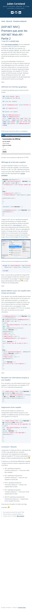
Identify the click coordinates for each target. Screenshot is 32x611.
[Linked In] (19, 13)
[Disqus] (16, 538)
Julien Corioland (16, 3)
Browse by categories (20, 21)
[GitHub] (16, 13)
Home (3, 21)
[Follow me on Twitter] (12, 13)
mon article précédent (11, 44)
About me (9, 21)
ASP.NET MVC (15, 41)
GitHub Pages (22, 607)
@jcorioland (20, 516)
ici (25, 504)
